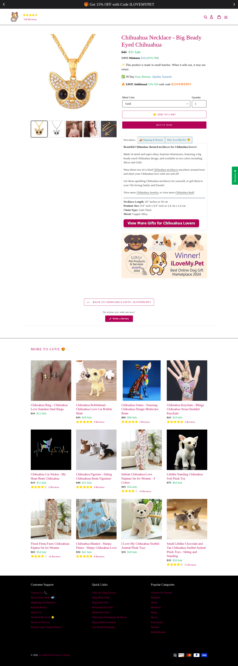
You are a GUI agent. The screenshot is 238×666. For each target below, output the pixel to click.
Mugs (154, 612)
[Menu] (226, 17)
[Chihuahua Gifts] (161, 226)
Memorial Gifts (100, 612)
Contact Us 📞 (39, 592)
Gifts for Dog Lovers (104, 592)
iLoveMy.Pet (45, 655)
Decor (154, 617)
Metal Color (128, 97)
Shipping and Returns (43, 602)
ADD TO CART (164, 114)
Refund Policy (39, 607)
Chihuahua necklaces (165, 169)
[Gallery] (74, 86)
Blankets (156, 607)
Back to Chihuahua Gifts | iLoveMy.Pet (121, 302)
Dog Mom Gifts (101, 597)
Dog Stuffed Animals (104, 622)
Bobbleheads (158, 632)
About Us (36, 612)
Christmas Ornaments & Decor (109, 617)
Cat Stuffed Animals (103, 627)
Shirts (154, 602)
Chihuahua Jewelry (147, 192)
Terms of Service (40, 622)
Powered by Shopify (60, 655)
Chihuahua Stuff (184, 192)
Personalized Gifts (102, 607)
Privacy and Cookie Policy (46, 627)
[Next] (112, 76)
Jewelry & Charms (161, 592)
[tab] (129, 140)
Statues (155, 627)
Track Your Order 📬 (43, 597)
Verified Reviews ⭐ (42, 617)
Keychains (157, 622)
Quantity (196, 97)
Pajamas (155, 597)
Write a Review (122, 319)
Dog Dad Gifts (100, 602)
